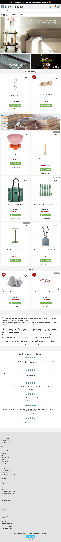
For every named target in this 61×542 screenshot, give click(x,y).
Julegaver (3, 483)
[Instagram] (31, 539)
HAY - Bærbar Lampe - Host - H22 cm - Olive (15, 249)
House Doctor (40, 330)
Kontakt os (3, 507)
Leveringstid (4, 463)
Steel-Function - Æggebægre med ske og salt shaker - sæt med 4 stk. (15, 292)
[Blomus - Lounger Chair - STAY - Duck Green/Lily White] (45, 190)
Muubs (45, 330)
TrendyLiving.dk (49, 337)
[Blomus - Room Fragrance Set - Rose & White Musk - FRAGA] (45, 235)
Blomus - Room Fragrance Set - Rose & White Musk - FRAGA (45, 250)
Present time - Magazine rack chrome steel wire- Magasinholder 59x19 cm (15, 94)
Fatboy (3, 332)
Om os (2, 505)
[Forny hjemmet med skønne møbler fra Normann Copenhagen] (30, 35)
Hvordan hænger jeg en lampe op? (8, 493)
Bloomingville (54, 330)
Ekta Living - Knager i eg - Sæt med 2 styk (45, 94)
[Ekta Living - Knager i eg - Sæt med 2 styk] (45, 91)
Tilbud (2, 487)
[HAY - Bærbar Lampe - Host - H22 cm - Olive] (15, 235)
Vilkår (2, 447)
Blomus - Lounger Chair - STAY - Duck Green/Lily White (45, 204)
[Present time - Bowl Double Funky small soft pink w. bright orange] (15, 141)
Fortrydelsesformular (5, 470)
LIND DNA (49, 330)
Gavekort (3, 444)
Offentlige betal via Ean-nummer (8, 474)
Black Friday (4, 472)
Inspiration (3, 495)
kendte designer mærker (14, 332)
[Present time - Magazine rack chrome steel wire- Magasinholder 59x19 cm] (15, 84)
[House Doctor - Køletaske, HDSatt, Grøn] (15, 190)
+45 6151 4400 (6, 528)
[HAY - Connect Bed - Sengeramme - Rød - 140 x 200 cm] (45, 289)
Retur (2, 459)
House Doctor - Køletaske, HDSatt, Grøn (15, 204)
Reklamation (4, 453)
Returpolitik (3, 466)
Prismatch (3, 455)
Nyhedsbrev (3, 440)
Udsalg (2, 489)
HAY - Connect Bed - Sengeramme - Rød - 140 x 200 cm (45, 291)
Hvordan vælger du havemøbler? (8, 491)
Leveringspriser (4, 461)
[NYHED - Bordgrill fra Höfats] (46, 61)
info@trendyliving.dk (8, 523)
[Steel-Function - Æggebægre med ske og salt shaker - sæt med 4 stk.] (15, 289)
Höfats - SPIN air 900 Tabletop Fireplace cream (45, 158)
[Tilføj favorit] (25, 78)
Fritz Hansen (34, 330)
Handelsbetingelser (5, 457)
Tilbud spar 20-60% (5, 442)
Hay (24, 330)
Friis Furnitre (28, 330)
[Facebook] (29, 539)
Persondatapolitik (5, 438)
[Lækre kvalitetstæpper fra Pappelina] (15, 61)
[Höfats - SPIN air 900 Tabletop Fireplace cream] (45, 144)
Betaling (3, 468)
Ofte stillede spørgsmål (6, 502)
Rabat (2, 485)
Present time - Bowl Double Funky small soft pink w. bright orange (15, 153)
